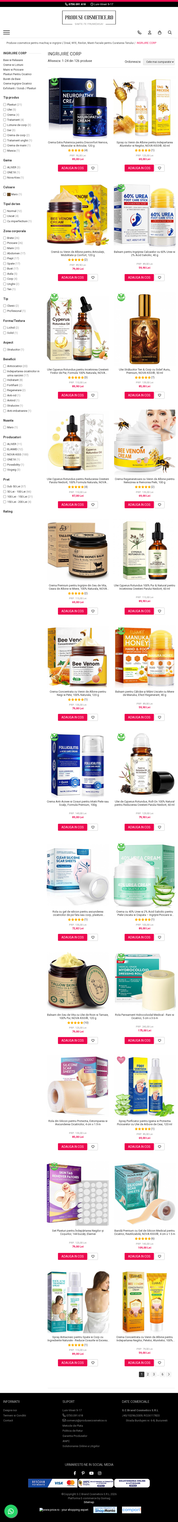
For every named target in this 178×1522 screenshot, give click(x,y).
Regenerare (14, 390)
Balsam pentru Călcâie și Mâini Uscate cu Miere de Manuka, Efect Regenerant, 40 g (144, 693)
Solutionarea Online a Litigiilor (81, 1446)
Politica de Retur (73, 1430)
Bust (10, 268)
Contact (8, 1420)
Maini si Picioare (13, 69)
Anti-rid (11, 395)
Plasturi (11, 104)
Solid (10, 332)
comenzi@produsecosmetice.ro (86, 1420)
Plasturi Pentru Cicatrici (17, 74)
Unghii (11, 284)
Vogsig (11, 469)
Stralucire (13, 405)
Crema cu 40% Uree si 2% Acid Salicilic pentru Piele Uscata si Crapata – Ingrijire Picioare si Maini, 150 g (144, 913)
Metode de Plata (73, 1425)
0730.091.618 (74, 1415)
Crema (11, 114)
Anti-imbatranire (17, 410)
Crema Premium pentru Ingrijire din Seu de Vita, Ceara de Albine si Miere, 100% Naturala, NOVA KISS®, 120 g (78, 587)
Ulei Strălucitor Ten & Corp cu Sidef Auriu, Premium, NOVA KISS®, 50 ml (144, 371)
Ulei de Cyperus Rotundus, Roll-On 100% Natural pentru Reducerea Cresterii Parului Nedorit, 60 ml (145, 803)
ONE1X (11, 172)
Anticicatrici (14, 366)
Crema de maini (16, 145)
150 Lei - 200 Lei (17, 501)
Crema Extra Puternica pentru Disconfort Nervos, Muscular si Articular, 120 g (78, 144)
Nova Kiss (13, 177)
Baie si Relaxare (13, 60)
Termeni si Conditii (14, 1415)
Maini (10, 248)
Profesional (14, 311)
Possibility (13, 464)
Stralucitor (13, 349)
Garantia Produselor (75, 1436)
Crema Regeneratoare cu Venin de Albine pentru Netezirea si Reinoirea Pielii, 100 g (145, 480)
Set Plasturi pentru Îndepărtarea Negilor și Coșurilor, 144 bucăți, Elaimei (78, 1232)
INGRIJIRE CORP (146, 43)
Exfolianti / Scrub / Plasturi (19, 88)
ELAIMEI (12, 449)
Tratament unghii (17, 140)
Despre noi (10, 1410)
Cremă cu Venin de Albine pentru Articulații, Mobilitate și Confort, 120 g (78, 253)
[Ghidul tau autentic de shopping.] (131, 1510)
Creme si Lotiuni (13, 64)
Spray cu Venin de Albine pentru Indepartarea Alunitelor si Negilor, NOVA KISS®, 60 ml (145, 144)
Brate (10, 238)
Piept (10, 258)
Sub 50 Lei (13, 486)
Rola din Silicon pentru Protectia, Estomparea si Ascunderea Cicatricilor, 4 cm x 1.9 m (77, 1122)
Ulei (9, 109)
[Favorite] (93, 168)
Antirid (11, 400)
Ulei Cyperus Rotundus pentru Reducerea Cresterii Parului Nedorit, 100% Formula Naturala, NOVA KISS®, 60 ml (78, 480)
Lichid (11, 327)
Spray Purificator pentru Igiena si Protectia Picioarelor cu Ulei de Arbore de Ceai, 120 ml (144, 1122)
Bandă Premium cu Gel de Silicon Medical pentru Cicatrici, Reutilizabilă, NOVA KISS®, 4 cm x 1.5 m (144, 1232)
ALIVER (11, 167)
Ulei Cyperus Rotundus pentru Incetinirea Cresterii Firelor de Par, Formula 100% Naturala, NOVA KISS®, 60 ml (78, 371)
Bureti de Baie (11, 79)
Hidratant (13, 380)
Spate (11, 263)
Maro (14, 194)
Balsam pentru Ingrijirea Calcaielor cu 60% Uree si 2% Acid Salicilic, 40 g (144, 253)
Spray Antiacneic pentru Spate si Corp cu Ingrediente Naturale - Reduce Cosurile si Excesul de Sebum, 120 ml (78, 1338)
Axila (10, 273)
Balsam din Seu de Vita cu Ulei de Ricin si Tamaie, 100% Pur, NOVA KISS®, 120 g (78, 1016)
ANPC (66, 1441)
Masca (11, 150)
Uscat (11, 216)
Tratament (13, 119)
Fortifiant (12, 385)
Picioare (12, 243)
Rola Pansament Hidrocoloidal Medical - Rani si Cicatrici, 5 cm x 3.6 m (144, 1016)
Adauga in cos (72, 168)
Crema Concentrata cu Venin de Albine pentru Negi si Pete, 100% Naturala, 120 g (78, 693)
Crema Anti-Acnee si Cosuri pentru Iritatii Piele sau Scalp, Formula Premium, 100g (78, 803)
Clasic (11, 305)
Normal (11, 211)
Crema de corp (16, 135)
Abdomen (13, 253)
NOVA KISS (14, 454)
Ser (9, 130)
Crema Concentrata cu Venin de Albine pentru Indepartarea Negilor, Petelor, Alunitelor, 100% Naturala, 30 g (144, 1338)
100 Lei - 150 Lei (17, 496)
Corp (10, 278)
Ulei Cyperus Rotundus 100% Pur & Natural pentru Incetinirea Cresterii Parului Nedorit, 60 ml (144, 587)
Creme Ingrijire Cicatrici (17, 83)
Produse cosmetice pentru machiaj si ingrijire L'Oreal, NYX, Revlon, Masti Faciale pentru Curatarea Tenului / (71, 43)
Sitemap (89, 1502)
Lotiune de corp (17, 125)
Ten (9, 289)
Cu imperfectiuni (17, 221)
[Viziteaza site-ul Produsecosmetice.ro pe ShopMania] (105, 1510)
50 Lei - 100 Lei (16, 491)
